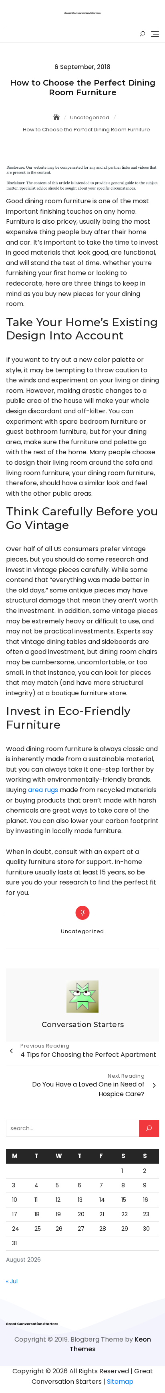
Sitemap (120, 1381)
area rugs (43, 790)
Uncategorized (82, 931)
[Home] (57, 117)
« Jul (12, 1281)
